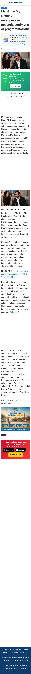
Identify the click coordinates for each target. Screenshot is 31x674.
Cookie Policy (5, 671)
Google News (22, 35)
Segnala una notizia (24, 671)
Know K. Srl (6, 652)
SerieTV (4, 7)
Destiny (8, 434)
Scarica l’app (16, 668)
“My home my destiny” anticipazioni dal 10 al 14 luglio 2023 (14, 274)
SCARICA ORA (15, 454)
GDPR (11, 671)
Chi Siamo (5, 665)
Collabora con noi (8, 668)
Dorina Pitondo (5, 49)
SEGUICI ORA (15, 86)
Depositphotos (7, 655)
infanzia (14, 312)
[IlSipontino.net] (15, 2)
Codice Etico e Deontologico (21, 665)
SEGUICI (12, 35)
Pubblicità (16, 671)
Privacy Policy (23, 668)
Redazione (11, 665)
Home (12, 434)
